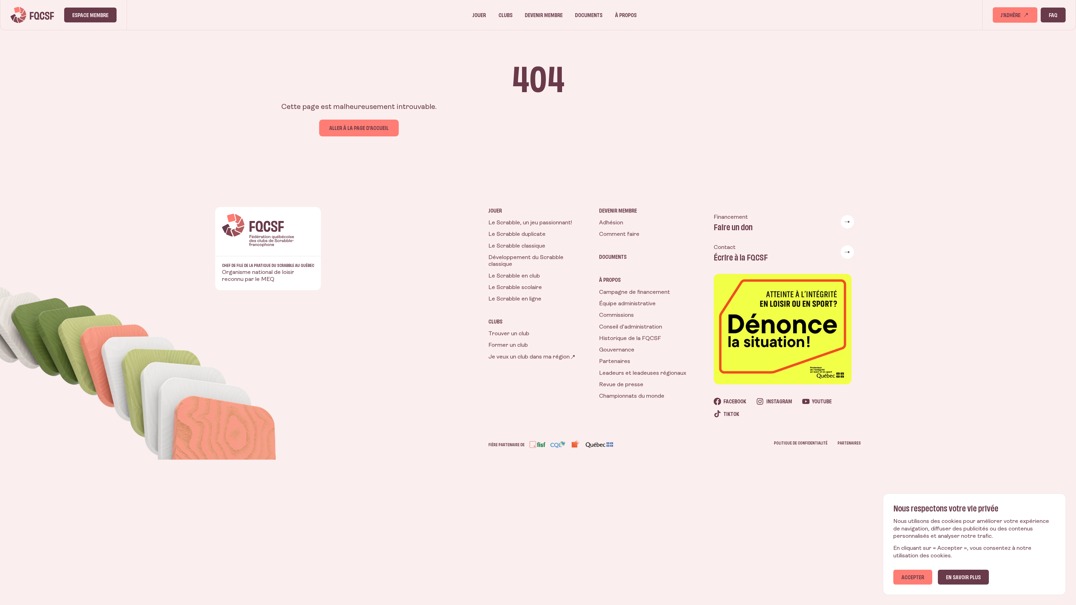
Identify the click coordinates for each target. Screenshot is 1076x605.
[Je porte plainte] (784, 329)
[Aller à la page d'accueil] (32, 15)
